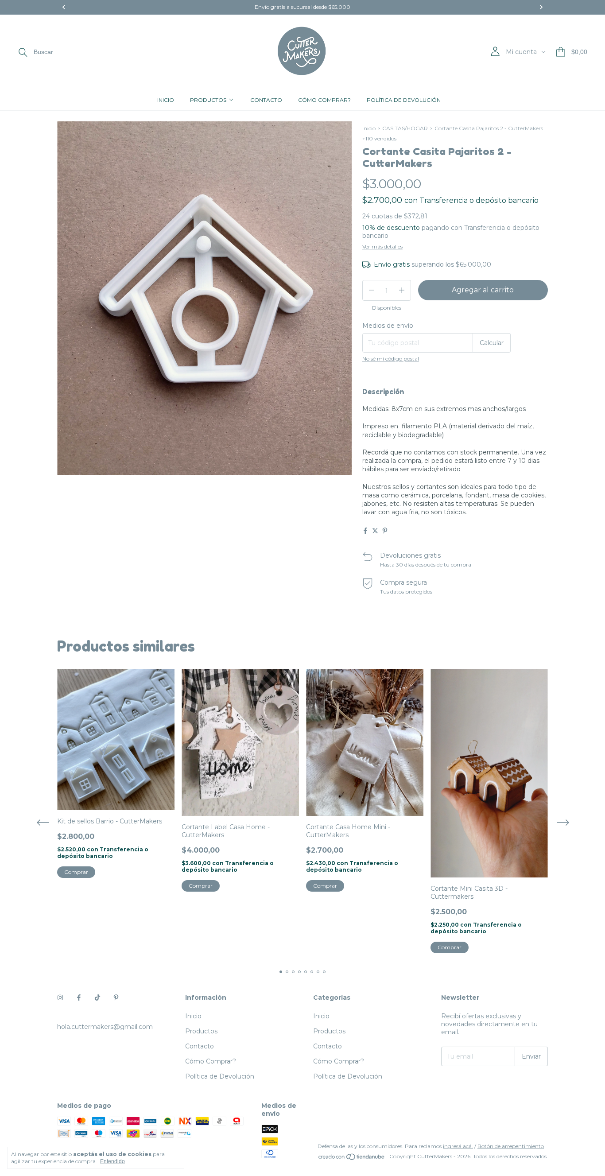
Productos (208, 100)
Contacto (266, 100)
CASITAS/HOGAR (405, 128)
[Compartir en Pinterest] (385, 531)
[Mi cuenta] (495, 51)
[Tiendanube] (352, 1158)
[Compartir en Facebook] (365, 531)
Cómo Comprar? (324, 100)
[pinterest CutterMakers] (116, 997)
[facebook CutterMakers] (79, 997)
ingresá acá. (458, 1146)
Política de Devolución (404, 100)
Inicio (165, 100)
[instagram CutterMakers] (60, 997)
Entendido (112, 1161)
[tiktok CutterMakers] (97, 997)
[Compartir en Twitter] (375, 531)
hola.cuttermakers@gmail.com (105, 1027)
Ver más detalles (382, 246)
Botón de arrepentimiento (510, 1146)
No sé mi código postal (390, 358)
